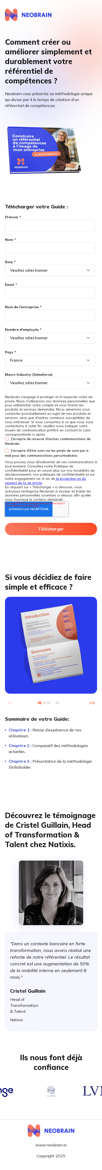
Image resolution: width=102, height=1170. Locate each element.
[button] (92, 703)
